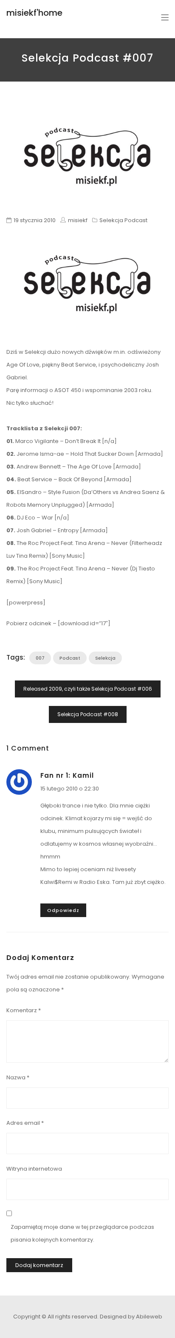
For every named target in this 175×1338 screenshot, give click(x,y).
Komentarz (23, 1010)
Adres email (25, 1123)
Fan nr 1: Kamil (67, 775)
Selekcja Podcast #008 (87, 714)
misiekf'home (34, 13)
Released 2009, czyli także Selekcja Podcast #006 (87, 688)
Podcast (69, 658)
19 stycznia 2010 (35, 220)
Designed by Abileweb (131, 1317)
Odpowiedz (63, 910)
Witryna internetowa (34, 1169)
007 (40, 658)
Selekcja (105, 658)
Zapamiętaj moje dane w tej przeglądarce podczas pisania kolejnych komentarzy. (82, 1233)
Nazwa (17, 1077)
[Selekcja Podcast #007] (87, 156)
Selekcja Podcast (123, 220)
